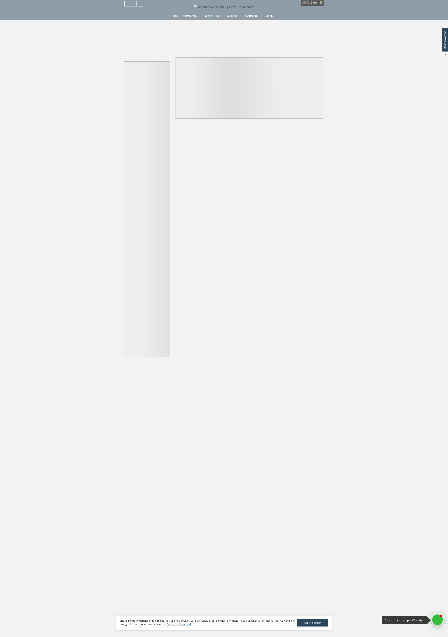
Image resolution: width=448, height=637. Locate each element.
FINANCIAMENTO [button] (251, 16)
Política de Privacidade (179, 624)
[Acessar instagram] (140, 3)
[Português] (304, 3)
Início (175, 16)
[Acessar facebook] (127, 3)
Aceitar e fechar (312, 622)
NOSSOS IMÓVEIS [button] (191, 16)
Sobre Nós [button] (232, 16)
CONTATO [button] (269, 16)
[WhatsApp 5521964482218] (437, 619)
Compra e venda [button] (212, 16)
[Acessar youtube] (134, 3)
